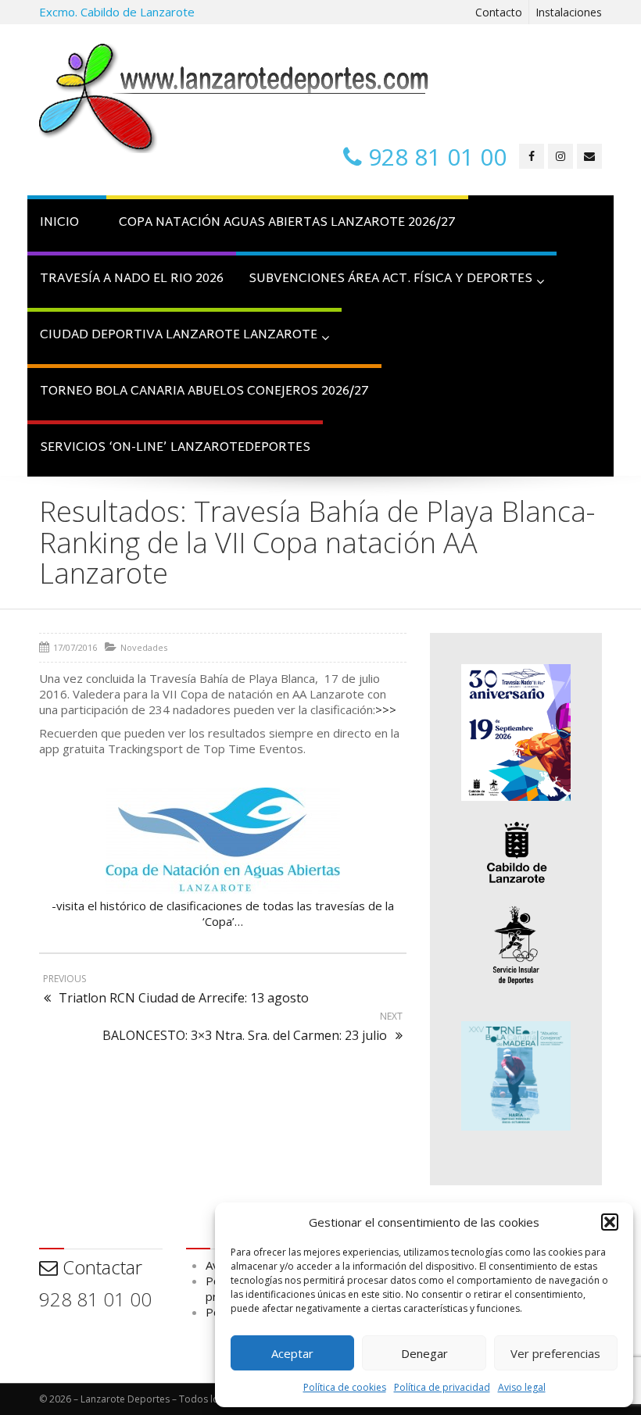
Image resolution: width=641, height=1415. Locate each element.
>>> (385, 709)
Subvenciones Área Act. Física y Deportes (390, 279)
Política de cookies (344, 1387)
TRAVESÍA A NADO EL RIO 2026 (132, 279)
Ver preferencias (555, 1353)
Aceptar (292, 1353)
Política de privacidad (442, 1387)
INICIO (59, 223)
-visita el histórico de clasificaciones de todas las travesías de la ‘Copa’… (223, 913)
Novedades (143, 647)
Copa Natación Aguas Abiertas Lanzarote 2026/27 (287, 223)
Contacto (498, 12)
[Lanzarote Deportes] (234, 98)
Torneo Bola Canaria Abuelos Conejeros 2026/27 (204, 392)
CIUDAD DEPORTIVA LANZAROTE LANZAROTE (178, 335)
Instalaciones (568, 12)
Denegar (424, 1353)
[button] (610, 1222)
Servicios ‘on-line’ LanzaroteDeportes (175, 448)
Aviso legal (522, 1387)
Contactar (100, 1267)
